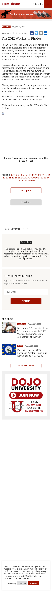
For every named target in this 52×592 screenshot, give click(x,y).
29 (33, 177)
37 (24, 180)
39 (30, 180)
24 (18, 177)
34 (48, 177)
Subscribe (38, 4)
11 (28, 174)
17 (46, 174)
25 (21, 177)
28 (30, 177)
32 (42, 177)
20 (7, 177)
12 (31, 174)
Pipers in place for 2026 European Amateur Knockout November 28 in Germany (32, 353)
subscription (10, 256)
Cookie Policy (10, 583)
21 (10, 177)
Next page (26, 190)
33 (45, 177)
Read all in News (26, 365)
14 (37, 174)
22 (13, 177)
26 (24, 177)
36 (21, 180)
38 (27, 180)
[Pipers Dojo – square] (26, 395)
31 (39, 177)
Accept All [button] (33, 583)
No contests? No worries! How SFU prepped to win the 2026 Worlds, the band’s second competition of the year (32, 332)
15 (40, 174)
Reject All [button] (22, 583)
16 (43, 174)
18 (49, 174)
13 (34, 174)
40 (33, 180)
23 (16, 177)
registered (27, 253)
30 (36, 177)
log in (11, 251)
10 (26, 174)
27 (27, 177)
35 (18, 180)
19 (4, 177)
